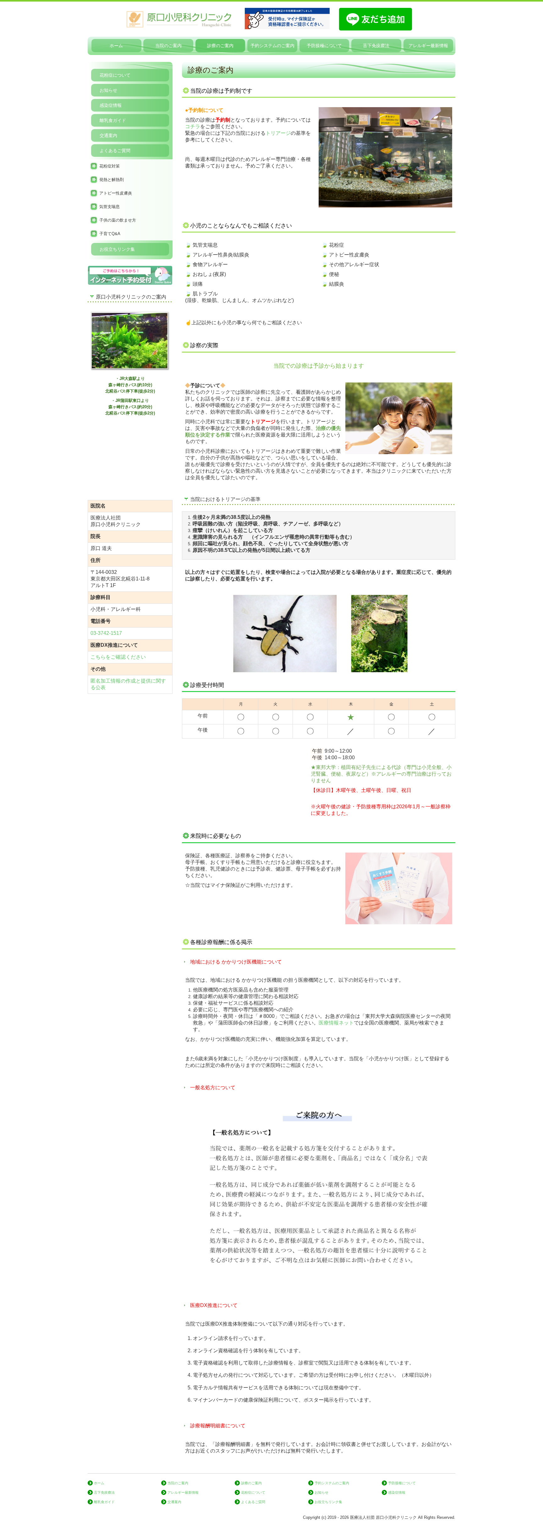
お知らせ (108, 90)
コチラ (192, 126)
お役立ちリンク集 (117, 249)
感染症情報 (111, 105)
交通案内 (108, 135)
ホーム (116, 45)
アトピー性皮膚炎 (115, 193)
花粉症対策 (109, 166)
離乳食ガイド (113, 120)
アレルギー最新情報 (428, 45)
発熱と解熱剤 (111, 179)
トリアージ (278, 133)
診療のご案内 (220, 45)
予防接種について (324, 45)
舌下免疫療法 (376, 45)
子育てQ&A (109, 233)
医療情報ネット (336, 1022)
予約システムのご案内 (272, 45)
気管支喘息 (109, 206)
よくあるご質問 (115, 150)
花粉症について (115, 75)
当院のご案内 (168, 45)
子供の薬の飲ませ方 (117, 220)
